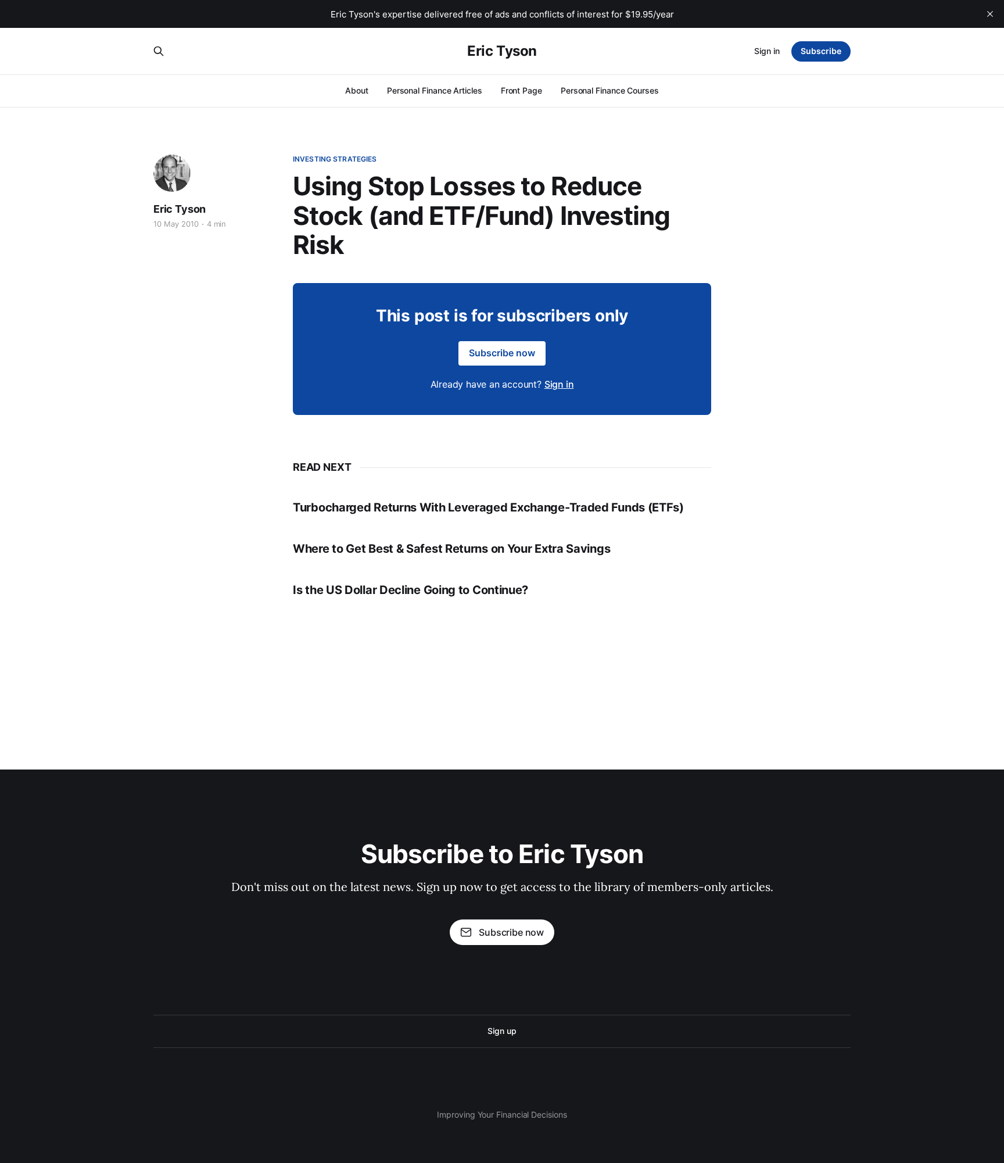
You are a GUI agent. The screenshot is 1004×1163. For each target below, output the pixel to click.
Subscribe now (502, 353)
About (356, 90)
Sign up (501, 1031)
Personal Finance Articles (434, 90)
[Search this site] (158, 51)
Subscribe (821, 51)
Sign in (767, 51)
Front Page (521, 90)
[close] (990, 14)
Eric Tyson (501, 51)
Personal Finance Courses (610, 90)
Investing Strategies (334, 159)
